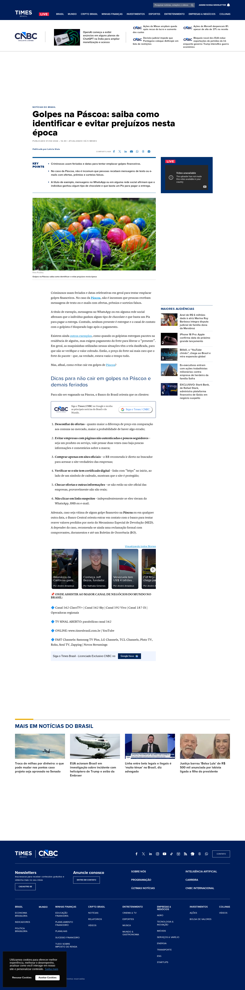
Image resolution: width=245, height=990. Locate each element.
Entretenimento (174, 14)
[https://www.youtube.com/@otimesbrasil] (164, 854)
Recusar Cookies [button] (22, 977)
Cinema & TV (129, 912)
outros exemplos (81, 336)
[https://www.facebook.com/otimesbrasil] (136, 854)
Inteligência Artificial (201, 871)
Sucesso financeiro (67, 937)
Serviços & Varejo (168, 937)
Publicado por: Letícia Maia (46, 149)
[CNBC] (26, 37)
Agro (160, 915)
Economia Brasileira (21, 914)
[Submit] (192, 5)
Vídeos (92, 925)
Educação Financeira (61, 914)
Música (126, 925)
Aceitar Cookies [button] (47, 977)
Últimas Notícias (143, 888)
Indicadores (22, 922)
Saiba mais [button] (51, 969)
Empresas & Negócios (202, 14)
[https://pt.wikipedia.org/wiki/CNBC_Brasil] (178, 854)
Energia (161, 943)
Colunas (225, 14)
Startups (162, 962)
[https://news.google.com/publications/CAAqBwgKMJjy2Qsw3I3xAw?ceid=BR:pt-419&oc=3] (192, 854)
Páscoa (95, 297)
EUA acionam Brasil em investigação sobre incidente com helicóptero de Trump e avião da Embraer (93, 769)
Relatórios (95, 919)
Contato (221, 854)
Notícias (93, 912)
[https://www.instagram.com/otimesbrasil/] (157, 854)
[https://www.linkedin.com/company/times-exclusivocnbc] (150, 854)
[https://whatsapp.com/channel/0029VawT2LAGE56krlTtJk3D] (206, 854)
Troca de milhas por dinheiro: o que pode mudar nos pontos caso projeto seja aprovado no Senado (39, 767)
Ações (193, 912)
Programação (141, 880)
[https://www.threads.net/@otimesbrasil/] (199, 854)
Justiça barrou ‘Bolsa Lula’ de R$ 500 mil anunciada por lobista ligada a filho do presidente (202, 767)
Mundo (72, 14)
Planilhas (61, 931)
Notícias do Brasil (44, 107)
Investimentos (136, 14)
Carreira (192, 880)
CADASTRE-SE (25, 886)
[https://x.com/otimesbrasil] (143, 854)
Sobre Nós (138, 871)
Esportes (154, 14)
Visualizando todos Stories (140, 546)
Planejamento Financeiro (64, 923)
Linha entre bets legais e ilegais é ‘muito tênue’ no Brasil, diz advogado (148, 767)
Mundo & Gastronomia (130, 933)
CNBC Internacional (200, 888)
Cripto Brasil (89, 14)
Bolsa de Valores (200, 919)
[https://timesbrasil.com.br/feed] (185, 854)
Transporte (164, 949)
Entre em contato (86, 880)
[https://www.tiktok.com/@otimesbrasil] (171, 854)
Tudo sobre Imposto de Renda (66, 945)
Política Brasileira (21, 930)
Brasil (60, 14)
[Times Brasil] (23, 14)
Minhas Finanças (112, 14)
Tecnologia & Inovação (165, 923)
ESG (159, 956)
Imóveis (161, 930)
